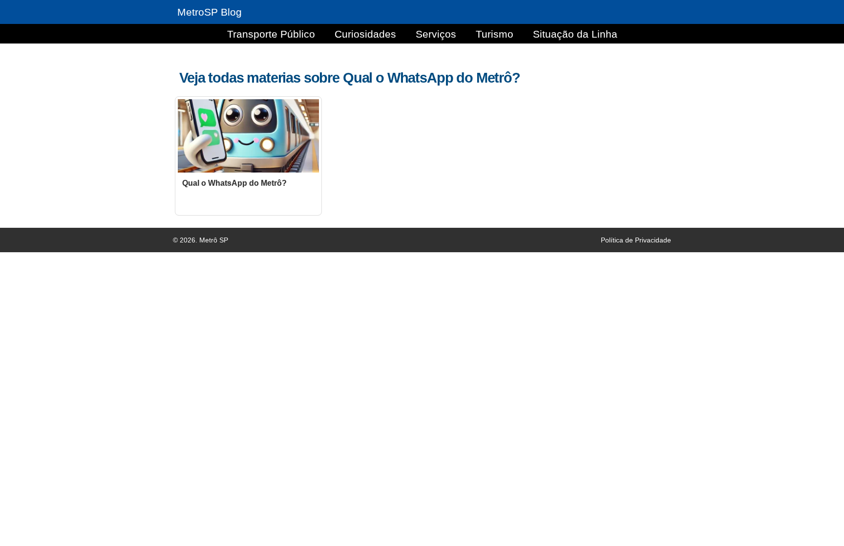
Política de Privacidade (636, 240)
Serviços (436, 34)
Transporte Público (271, 34)
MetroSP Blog (209, 12)
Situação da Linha (575, 34)
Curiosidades (365, 34)
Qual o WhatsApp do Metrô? (234, 183)
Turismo (494, 34)
